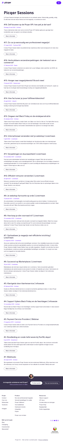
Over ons (4, 400)
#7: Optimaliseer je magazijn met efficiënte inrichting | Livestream (27, 236)
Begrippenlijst (43, 407)
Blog (3, 422)
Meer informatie (10, 36)
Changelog (5, 424)
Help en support (43, 398)
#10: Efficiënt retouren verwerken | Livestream (24, 176)
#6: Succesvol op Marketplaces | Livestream (23, 261)
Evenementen (6, 427)
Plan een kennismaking (51, 383)
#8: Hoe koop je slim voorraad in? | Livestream (24, 215)
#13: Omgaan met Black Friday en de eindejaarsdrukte (27, 116)
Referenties (5, 402)
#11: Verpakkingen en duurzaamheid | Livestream (25, 154)
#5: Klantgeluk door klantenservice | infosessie (24, 283)
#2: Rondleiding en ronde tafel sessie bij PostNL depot (27, 337)
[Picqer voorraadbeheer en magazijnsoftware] (6, 3)
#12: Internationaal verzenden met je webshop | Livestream (29, 136)
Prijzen (17, 411)
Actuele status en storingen (47, 402)
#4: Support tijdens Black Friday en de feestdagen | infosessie (30, 301)
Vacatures (5, 404)
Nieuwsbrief (5, 429)
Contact (4, 398)
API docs (42, 400)
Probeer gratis (36, 383)
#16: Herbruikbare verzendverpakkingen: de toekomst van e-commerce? (30, 61)
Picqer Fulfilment (19, 402)
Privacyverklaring (43, 440)
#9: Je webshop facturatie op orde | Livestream (24, 196)
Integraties (18, 409)
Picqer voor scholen (20, 415)
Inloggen (4, 408)
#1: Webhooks (10, 357)
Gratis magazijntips (44, 409)
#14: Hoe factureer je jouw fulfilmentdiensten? (24, 98)
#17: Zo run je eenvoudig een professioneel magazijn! (27, 42)
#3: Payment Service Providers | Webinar (21, 319)
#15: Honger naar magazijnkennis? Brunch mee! (24, 80)
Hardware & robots (20, 407)
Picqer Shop (42, 404)
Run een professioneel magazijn (24, 398)
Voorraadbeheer (19, 404)
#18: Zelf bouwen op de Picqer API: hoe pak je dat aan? (27, 24)
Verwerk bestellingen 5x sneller (23, 400)
